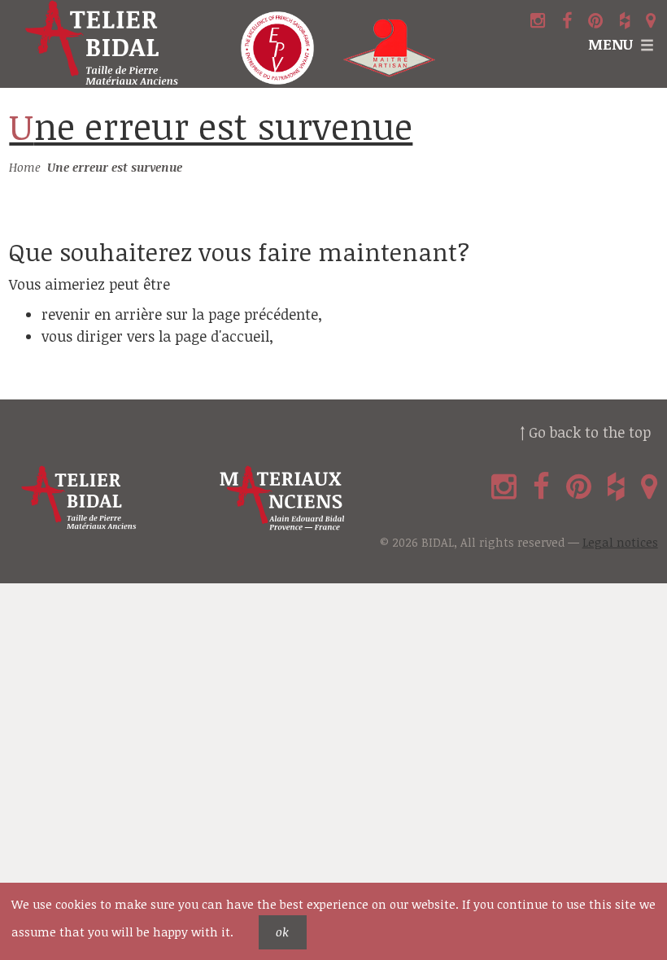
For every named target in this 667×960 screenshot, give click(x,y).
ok (282, 932)
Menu (610, 44)
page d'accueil (222, 336)
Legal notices (620, 542)
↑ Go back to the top (585, 432)
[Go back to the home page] (111, 44)
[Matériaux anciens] (315, 498)
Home (25, 167)
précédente (281, 314)
